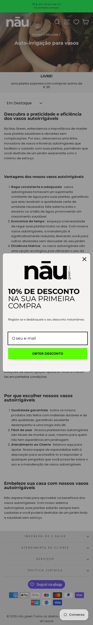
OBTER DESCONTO (47, 353)
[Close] (84, 259)
